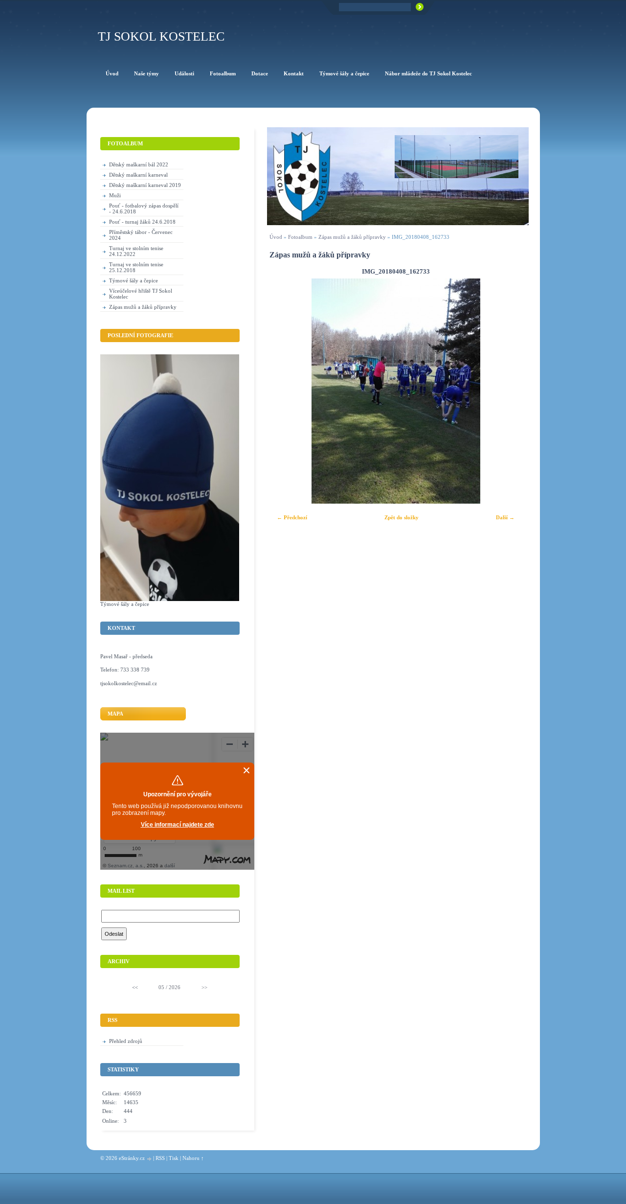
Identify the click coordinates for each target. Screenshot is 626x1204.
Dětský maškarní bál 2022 (138, 164)
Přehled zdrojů (125, 1041)
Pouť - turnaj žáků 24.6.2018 (142, 222)
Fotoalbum (300, 237)
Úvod (275, 237)
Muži (115, 195)
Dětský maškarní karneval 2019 (145, 185)
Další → (505, 517)
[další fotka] (508, 391)
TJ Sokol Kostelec (161, 36)
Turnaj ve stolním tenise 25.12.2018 (136, 267)
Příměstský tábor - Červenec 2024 (141, 235)
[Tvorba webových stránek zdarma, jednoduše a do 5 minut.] (149, 1159)
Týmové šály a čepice (133, 280)
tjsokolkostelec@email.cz (128, 683)
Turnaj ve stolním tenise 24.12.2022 (136, 251)
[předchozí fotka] (283, 391)
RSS (160, 1158)
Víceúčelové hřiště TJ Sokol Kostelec (140, 294)
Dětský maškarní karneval (138, 175)
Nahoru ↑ (193, 1158)
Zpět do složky (401, 517)
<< (135, 987)
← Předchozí (292, 517)
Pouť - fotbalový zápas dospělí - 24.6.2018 (144, 208)
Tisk (174, 1158)
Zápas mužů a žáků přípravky (352, 237)
